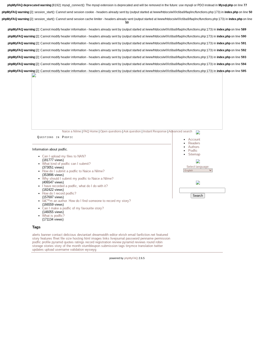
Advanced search (180, 131)
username (62, 249)
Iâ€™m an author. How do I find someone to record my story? (86, 201)
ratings (79, 242)
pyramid (57, 242)
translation (145, 246)
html (87, 238)
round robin (154, 242)
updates (38, 249)
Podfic (192, 150)
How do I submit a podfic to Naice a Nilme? (73, 171)
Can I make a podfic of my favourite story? (73, 208)
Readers (194, 143)
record (89, 242)
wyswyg (90, 249)
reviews (140, 242)
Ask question (132, 131)
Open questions (111, 131)
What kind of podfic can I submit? (66, 164)
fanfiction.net (146, 235)
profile (46, 242)
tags (122, 246)
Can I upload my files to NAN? (64, 156)
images (96, 238)
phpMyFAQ (131, 258)
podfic (36, 242)
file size (66, 238)
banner (46, 235)
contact (57, 235)
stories (49, 246)
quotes (69, 242)
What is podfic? (53, 215)
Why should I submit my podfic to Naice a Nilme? (77, 178)
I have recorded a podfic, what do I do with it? (75, 186)
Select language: (198, 167)
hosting (78, 238)
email (132, 235)
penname (147, 238)
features (46, 238)
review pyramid (123, 242)
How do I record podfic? (59, 193)
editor (114, 235)
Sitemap (194, 154)
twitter (158, 246)
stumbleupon (91, 246)
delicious (70, 235)
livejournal (117, 238)
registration (103, 242)
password (132, 238)
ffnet (56, 238)
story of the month (68, 246)
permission (162, 238)
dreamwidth (100, 235)
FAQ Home (90, 131)
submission (109, 246)
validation (77, 249)
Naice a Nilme (71, 131)
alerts (36, 235)
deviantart (84, 235)
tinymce (131, 246)
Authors (193, 147)
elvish (123, 235)
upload (49, 249)
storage (37, 246)
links (106, 238)
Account (194, 139)
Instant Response (155, 131)
